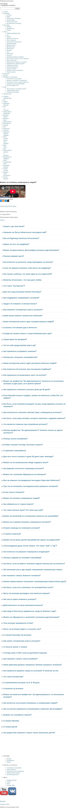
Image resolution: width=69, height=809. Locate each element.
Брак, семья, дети (12, 60)
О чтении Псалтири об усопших (17, 635)
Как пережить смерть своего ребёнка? (20, 658)
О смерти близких (11, 720)
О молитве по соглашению (14, 78)
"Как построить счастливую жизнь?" (16, 88)
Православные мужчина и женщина (17, 62)
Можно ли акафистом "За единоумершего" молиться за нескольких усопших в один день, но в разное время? (33, 382)
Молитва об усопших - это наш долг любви (22, 279)
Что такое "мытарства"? (14, 285)
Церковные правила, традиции (15, 57)
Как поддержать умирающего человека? (21, 297)
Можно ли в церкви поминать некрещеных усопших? (27, 522)
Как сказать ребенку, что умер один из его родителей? (27, 274)
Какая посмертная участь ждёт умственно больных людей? (30, 363)
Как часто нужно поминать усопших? (19, 599)
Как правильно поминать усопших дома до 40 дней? (26, 389)
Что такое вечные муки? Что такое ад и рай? (23, 510)
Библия (9, 37)
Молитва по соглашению (10, 77)
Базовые (9, 26)
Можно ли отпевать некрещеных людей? (21, 498)
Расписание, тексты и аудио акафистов (18, 82)
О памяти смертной (12, 533)
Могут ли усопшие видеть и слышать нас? (22, 629)
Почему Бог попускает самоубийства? (20, 357)
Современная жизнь (12, 65)
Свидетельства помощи (13, 773)
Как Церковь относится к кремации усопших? (23, 468)
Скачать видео (4, 206)
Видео (8, 16)
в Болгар (9, 15)
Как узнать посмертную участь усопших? (21, 641)
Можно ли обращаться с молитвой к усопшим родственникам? (31, 617)
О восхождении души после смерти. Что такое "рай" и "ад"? (30, 545)
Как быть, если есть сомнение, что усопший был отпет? (28, 587)
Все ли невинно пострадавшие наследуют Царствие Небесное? (31, 480)
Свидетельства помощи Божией (15, 83)
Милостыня (10, 53)
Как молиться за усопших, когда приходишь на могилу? (28, 262)
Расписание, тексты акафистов (15, 771)
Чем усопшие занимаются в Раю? (18, 623)
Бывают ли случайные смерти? (17, 714)
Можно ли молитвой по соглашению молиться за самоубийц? (30, 516)
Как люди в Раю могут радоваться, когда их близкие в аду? (29, 611)
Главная (5, 11)
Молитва (9, 50)
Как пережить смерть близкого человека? (22, 575)
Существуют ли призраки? (15, 339)
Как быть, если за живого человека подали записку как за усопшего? (34, 563)
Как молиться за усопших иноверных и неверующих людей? (30, 703)
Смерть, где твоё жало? (13, 226)
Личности (9, 55)
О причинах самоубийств (14, 450)
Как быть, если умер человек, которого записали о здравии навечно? (34, 418)
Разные (9, 30)
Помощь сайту (7, 94)
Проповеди (6, 25)
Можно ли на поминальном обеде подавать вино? (25, 462)
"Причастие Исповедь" (13, 92)
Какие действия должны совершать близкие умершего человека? (32, 664)
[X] (8, 201)
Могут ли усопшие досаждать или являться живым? (26, 593)
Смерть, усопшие (11, 68)
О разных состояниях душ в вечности (20, 327)
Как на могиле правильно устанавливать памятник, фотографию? (32, 708)
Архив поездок (11, 20)
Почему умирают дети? (13, 256)
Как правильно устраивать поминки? (20, 351)
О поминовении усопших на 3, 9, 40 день (21, 682)
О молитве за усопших (13, 688)
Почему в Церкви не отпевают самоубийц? (22, 557)
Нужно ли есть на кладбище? (16, 244)
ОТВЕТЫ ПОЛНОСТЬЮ (13, 33)
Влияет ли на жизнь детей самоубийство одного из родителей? (31, 539)
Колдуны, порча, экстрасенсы (15, 70)
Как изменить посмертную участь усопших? (23, 309)
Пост (8, 52)
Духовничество (11, 47)
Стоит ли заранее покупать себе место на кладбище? (27, 268)
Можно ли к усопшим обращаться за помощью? (24, 474)
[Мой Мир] (6, 201)
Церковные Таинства (12, 38)
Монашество (10, 48)
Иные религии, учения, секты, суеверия (18, 58)
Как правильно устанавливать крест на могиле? (24, 375)
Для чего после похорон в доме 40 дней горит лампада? (28, 456)
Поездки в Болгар (11, 780)
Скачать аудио (12, 206)
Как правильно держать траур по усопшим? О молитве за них (30, 670)
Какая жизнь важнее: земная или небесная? (22, 315)
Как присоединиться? (13, 85)
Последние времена (12, 67)
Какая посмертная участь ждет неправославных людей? (28, 321)
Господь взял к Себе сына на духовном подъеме (25, 652)
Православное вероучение (14, 42)
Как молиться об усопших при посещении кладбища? (27, 369)
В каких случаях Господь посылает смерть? (23, 444)
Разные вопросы (11, 72)
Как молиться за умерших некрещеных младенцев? (26, 551)
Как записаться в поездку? (14, 23)
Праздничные (10, 28)
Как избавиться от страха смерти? (18, 504)
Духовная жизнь (11, 45)
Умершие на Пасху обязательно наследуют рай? (25, 232)
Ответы (5, 32)
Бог (8, 35)
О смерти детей (10, 726)
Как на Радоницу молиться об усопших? (21, 238)
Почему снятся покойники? (15, 438)
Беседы (5, 75)
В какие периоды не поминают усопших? (21, 527)
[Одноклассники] (3, 201)
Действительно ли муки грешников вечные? (23, 605)
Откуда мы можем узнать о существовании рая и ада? (27, 333)
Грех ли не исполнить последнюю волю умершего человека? (30, 486)
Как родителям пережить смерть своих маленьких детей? (29, 732)
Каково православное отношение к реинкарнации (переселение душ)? (34, 581)
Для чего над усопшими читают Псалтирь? (22, 291)
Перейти (2, 220)
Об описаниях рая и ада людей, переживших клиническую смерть (32, 569)
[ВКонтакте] (1, 201)
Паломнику (6, 13)
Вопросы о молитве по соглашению (17, 80)
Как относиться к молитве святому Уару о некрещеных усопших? (32, 412)
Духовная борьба (11, 43)
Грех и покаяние (11, 40)
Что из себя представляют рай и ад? (19, 345)
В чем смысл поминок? (13, 492)
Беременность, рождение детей (15, 63)
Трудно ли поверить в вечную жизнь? (20, 303)
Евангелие (6, 73)
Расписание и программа (14, 18)
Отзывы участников (12, 21)
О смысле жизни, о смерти (15, 646)
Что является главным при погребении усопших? (25, 424)
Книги (4, 87)
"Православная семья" (13, 90)
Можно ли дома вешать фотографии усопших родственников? (31, 250)
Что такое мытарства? (13, 676)
